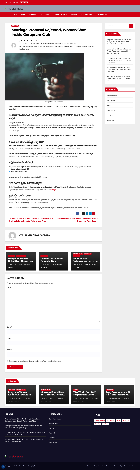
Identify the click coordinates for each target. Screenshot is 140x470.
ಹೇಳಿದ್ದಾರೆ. (53, 189)
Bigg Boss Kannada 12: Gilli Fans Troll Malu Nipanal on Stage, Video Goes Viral (119, 69)
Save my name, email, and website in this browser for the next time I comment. (35, 361)
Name (9, 327)
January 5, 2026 (15, 398)
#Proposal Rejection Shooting (84, 46)
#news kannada (67, 46)
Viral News (45, 15)
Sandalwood (61, 15)
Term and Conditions (129, 466)
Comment (10, 287)
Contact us (101, 15)
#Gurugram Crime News (57, 43)
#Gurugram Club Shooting (40, 43)
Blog (95, 466)
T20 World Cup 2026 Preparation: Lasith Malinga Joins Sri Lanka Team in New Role (119, 60)
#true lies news (24, 49)
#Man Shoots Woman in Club (28, 46)
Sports (74, 15)
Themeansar (37, 466)
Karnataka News (28, 15)
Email (9, 338)
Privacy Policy (118, 466)
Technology (86, 15)
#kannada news (72, 43)
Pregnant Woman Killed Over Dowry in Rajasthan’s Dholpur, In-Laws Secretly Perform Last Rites (119, 42)
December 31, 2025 (81, 398)
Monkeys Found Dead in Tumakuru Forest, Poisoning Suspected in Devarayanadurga (119, 51)
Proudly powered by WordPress (13, 466)
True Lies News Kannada (29, 41)
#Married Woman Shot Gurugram (50, 46)
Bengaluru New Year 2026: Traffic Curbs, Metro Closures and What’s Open (118, 79)
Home (14, 15)
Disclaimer (109, 466)
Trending (110, 115)
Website (9, 350)
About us (89, 466)
